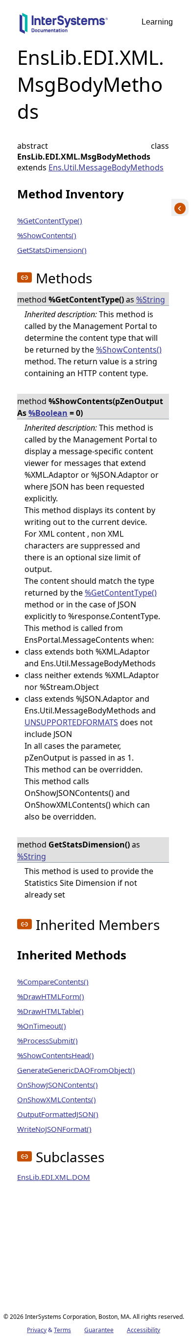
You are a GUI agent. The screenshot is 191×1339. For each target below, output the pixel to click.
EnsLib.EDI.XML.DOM (53, 1177)
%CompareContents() (53, 981)
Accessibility (143, 1330)
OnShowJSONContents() (57, 1085)
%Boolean (48, 413)
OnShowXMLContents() (56, 1099)
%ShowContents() (46, 235)
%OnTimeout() (41, 1026)
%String (150, 299)
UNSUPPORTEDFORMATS (71, 722)
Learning (157, 22)
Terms (62, 1330)
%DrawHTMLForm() (50, 996)
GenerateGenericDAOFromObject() (76, 1070)
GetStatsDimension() (52, 250)
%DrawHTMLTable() (50, 1011)
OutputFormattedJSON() (57, 1114)
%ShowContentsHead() (55, 1055)
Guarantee (99, 1330)
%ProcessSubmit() (47, 1040)
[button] (24, 277)
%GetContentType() (49, 220)
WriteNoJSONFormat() (54, 1129)
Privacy (37, 1330)
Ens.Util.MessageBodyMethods (106, 167)
